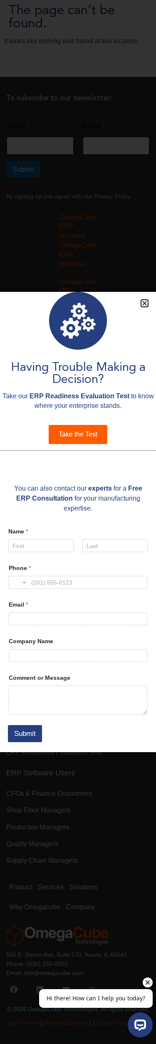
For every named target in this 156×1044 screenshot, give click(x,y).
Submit (25, 734)
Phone (20, 568)
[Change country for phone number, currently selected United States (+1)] (18, 582)
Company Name (31, 641)
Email (18, 604)
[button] (144, 303)
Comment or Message (39, 677)
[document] (78, 522)
